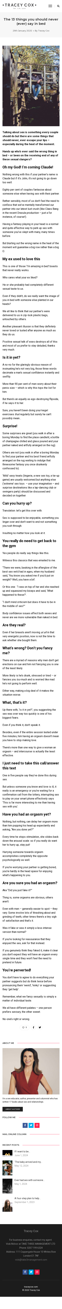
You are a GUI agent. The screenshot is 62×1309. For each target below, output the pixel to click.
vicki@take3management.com (31, 1259)
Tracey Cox (43, 30)
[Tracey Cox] (19, 6)
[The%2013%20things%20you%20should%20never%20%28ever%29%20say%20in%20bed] (33, 1027)
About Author (13, 1109)
